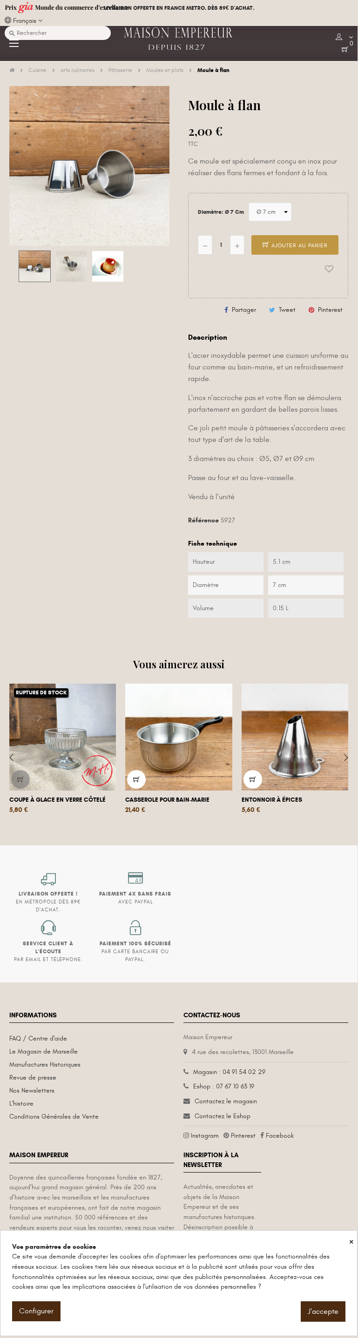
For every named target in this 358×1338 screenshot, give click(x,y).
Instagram (205, 1136)
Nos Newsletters (31, 1090)
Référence (203, 520)
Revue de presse (32, 1077)
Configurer (36, 1311)
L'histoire (21, 1103)
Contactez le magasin (226, 1101)
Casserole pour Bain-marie (167, 800)
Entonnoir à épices (272, 800)
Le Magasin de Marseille (43, 1051)
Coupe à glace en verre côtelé (57, 800)
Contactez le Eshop (222, 1116)
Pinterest (330, 310)
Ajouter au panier (299, 245)
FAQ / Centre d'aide (38, 1038)
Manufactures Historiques (45, 1064)
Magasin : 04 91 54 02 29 (229, 1072)
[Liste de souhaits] (329, 269)
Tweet (287, 310)
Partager (244, 310)
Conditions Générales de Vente (54, 1116)
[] (20, 779)
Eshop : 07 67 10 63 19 (223, 1086)
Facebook (280, 1136)
